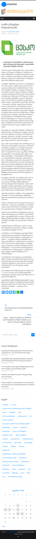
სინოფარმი (5, 465)
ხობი (3, 476)
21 (22, 513)
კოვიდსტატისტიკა (27, 439)
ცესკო (22, 473)
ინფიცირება (6, 431)
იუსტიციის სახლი (7, 435)
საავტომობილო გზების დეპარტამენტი (14, 454)
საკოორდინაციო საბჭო (9, 457)
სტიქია (14, 469)
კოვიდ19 (5, 439)
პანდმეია (13, 446)
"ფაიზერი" (5, 404)
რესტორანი (6, 450)
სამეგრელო (23, 457)
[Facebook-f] (18, 536)
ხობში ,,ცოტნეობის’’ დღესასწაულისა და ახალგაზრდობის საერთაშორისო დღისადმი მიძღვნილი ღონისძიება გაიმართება (17, 384)
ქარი (29, 469)
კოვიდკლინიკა (15, 439)
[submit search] (28, 18)
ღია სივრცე (5, 473)
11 (9, 509)
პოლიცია (21, 446)
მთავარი (11, 31)
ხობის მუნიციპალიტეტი (15, 476)
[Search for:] (15, 334)
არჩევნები (12, 412)
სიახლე (17, 31)
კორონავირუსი (7, 442)
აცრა (19, 412)
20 (18, 513)
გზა (31, 416)
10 (5, 509)
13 (18, 509)
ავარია (4, 412)
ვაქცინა (15, 427)
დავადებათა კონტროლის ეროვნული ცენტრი (16, 423)
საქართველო (25, 461)
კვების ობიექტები (20, 435)
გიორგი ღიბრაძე (7, 420)
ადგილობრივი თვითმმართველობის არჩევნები (16, 408)
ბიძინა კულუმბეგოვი (8, 416)
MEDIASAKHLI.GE (11, 532)
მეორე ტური (18, 442)
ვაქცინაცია (23, 427)
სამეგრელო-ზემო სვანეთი (10, 461)
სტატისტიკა (5, 469)
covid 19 (13, 404)
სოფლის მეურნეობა (18, 465)
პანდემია (5, 446)
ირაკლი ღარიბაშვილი (19, 431)
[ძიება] (14, 18)
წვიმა (28, 473)
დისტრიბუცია (6, 427)
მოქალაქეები (28, 442)
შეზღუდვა (15, 473)
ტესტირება (22, 469)
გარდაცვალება (22, 416)
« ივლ (3, 526)
